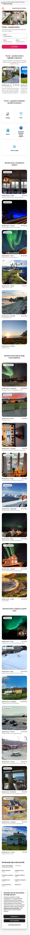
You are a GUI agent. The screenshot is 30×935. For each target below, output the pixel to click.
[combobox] (14, 36)
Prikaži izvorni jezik (7, 3)
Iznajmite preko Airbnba (19, 8)
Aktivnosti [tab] (18, 865)
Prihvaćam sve (14, 916)
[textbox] (8, 42)
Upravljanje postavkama (14, 924)
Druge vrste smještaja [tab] (7, 865)
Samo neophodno (14, 920)
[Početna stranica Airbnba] (3, 8)
